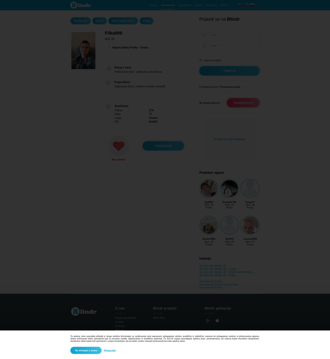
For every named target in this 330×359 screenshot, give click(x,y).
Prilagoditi (110, 350)
